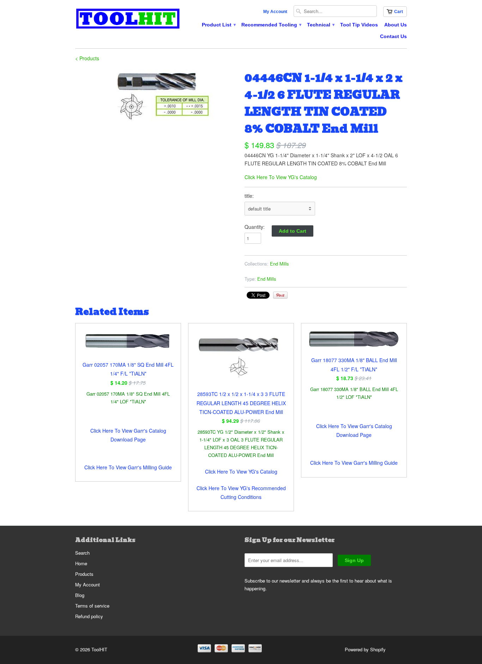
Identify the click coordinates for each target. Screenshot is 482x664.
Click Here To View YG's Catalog (281, 177)
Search (82, 552)
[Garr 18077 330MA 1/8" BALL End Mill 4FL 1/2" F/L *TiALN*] (353, 343)
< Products (87, 58)
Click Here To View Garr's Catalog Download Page (128, 435)
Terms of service (92, 605)
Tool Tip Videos (359, 25)
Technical (320, 25)
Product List (218, 25)
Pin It (280, 295)
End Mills (279, 263)
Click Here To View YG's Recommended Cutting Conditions (241, 492)
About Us (395, 25)
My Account (275, 11)
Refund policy (89, 616)
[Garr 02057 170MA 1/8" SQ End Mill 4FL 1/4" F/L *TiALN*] (128, 345)
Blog (79, 595)
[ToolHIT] (128, 19)
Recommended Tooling (271, 25)
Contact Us (393, 36)
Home (81, 563)
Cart (398, 11)
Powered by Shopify (365, 649)
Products (84, 574)
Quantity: (255, 226)
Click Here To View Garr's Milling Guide (128, 467)
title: (249, 195)
